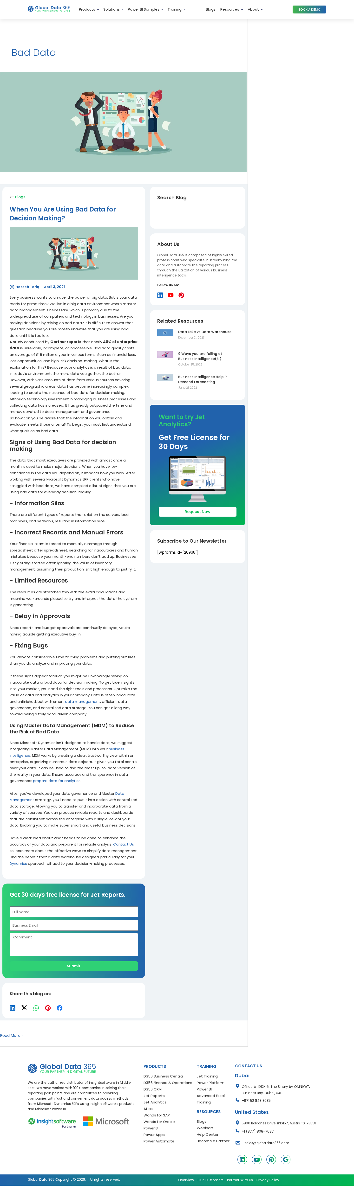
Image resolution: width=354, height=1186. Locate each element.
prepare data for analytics (56, 780)
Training (175, 9)
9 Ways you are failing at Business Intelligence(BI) (200, 356)
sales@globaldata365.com (267, 1143)
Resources (229, 9)
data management (82, 701)
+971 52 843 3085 (256, 1100)
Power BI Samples (143, 9)
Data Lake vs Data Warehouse (204, 331)
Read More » (11, 1035)
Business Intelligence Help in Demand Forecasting (203, 379)
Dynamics (18, 863)
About (253, 9)
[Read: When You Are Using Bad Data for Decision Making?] (123, 122)
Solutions (111, 9)
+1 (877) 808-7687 (258, 1131)
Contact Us (123, 844)
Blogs (211, 9)
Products (87, 9)
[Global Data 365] (62, 1068)
